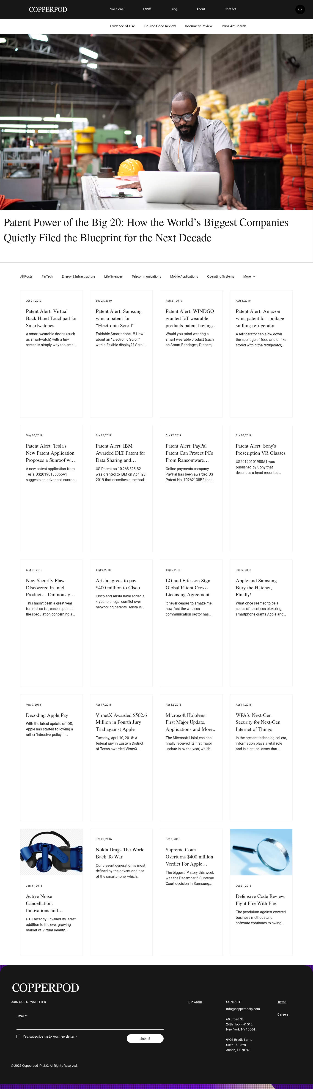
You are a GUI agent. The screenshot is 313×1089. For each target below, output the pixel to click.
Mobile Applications (184, 276)
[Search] (300, 9)
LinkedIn (195, 1002)
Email (21, 1016)
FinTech (47, 276)
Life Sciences (113, 276)
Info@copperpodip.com (243, 1009)
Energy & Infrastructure (78, 276)
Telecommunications (146, 276)
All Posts (26, 276)
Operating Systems (220, 276)
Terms (281, 1002)
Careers (282, 1014)
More (247, 276)
